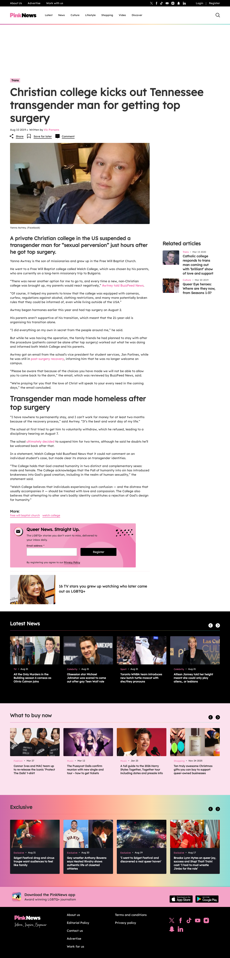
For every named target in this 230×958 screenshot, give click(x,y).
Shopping (107, 15)
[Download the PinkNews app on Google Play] (207, 899)
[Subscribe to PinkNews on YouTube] (198, 921)
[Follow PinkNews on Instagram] (206, 921)
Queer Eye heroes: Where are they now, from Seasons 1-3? (199, 288)
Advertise (34, 3)
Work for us (75, 946)
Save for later (43, 136)
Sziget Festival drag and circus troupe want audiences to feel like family (34, 861)
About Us (16, 3)
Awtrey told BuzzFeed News (123, 285)
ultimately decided (40, 441)
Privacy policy (125, 923)
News (61, 15)
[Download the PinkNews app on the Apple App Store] (181, 899)
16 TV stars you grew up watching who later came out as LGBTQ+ (103, 588)
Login (199, 3)
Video (122, 15)
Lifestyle (90, 15)
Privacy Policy (72, 562)
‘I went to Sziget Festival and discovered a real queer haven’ (140, 859)
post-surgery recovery (47, 359)
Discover (137, 15)
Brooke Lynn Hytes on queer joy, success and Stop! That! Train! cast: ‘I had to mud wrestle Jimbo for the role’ (195, 863)
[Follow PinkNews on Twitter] (172, 921)
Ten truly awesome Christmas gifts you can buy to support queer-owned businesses (193, 769)
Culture (75, 15)
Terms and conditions (131, 915)
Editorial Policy (78, 923)
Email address (40, 545)
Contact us (75, 930)
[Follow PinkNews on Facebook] (180, 921)
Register (214, 3)
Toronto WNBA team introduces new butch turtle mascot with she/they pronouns (141, 678)
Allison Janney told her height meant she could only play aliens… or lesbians (193, 678)
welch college (51, 515)
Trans (15, 80)
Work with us (54, 3)
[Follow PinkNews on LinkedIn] (184, 3)
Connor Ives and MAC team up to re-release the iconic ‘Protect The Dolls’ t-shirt (34, 769)
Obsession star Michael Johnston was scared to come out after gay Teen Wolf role (86, 678)
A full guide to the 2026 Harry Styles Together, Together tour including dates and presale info (141, 769)
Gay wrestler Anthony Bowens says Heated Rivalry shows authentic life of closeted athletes (86, 863)
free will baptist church (25, 515)
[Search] (218, 15)
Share (20, 136)
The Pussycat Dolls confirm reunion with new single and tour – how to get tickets (85, 769)
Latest (48, 15)
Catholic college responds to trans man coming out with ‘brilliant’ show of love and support (198, 264)
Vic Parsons (51, 129)
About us (73, 915)
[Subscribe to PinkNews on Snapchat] (172, 930)
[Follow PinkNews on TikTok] (189, 921)
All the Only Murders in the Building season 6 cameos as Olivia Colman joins (32, 678)
